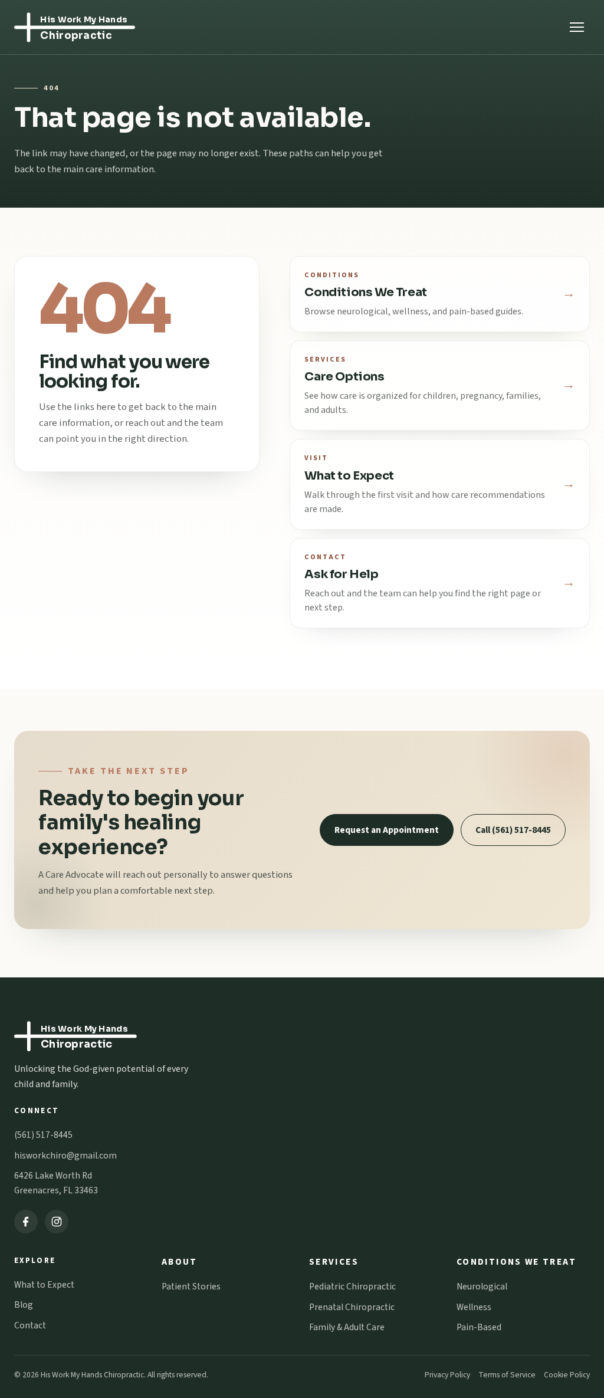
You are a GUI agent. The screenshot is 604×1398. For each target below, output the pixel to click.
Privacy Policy (447, 1374)
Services (334, 1261)
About (180, 1261)
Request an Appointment (386, 829)
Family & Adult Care (347, 1327)
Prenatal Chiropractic (352, 1307)
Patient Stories (191, 1286)
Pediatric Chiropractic (352, 1286)
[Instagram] (56, 1221)
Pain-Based (479, 1327)
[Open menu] (577, 27)
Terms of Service (507, 1374)
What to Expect (44, 1284)
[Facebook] (26, 1221)
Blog (23, 1304)
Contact (30, 1325)
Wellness (474, 1307)
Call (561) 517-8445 (513, 829)
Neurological (482, 1286)
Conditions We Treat (516, 1261)
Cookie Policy (567, 1374)
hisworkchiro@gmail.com (65, 1155)
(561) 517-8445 (43, 1134)
